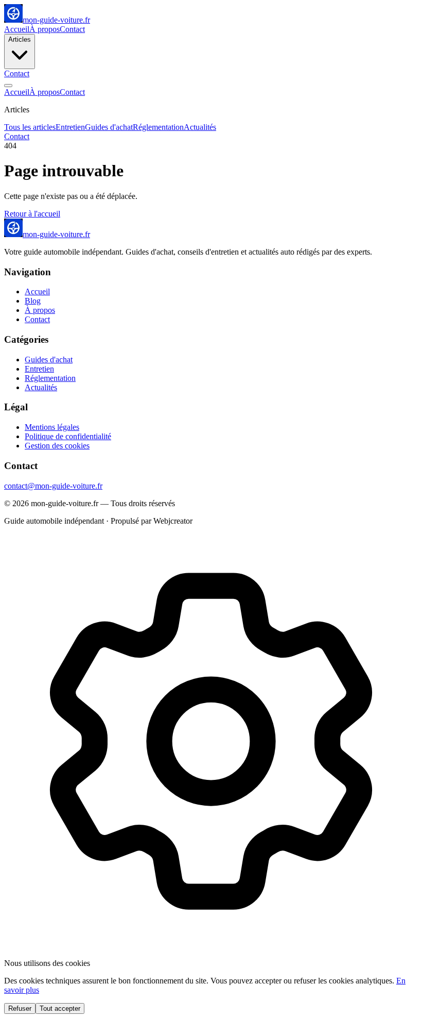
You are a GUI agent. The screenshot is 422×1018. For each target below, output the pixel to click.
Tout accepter (60, 1008)
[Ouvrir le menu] (8, 85)
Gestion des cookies (57, 445)
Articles (19, 39)
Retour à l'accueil (32, 213)
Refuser (19, 1008)
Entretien (70, 127)
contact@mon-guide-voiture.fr (53, 485)
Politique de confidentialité (68, 436)
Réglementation (158, 127)
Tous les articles (30, 127)
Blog (33, 300)
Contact (72, 29)
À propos (44, 29)
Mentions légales (52, 427)
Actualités (200, 127)
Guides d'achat (109, 127)
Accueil (16, 29)
